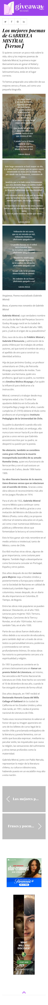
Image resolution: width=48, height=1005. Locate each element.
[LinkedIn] (24, 21)
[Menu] (41, 7)
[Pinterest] (18, 21)
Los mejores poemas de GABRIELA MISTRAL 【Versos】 (23, 38)
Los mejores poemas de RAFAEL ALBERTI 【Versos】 (26, 798)
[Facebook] (11, 21)
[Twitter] (5, 21)
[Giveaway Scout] (24, 13)
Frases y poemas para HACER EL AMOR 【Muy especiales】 (21, 826)
